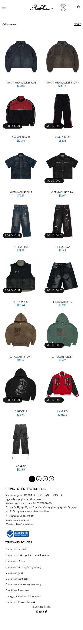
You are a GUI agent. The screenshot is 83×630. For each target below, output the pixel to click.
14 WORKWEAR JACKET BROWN (62, 82)
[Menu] (4, 7)
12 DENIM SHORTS (62, 301)
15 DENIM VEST (21, 301)
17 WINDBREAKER (20, 137)
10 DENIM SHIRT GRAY (62, 192)
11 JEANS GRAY (62, 247)
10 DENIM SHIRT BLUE (20, 192)
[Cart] (78, 7)
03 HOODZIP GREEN (62, 356)
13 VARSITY (62, 411)
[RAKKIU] (41, 7)
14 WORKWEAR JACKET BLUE (21, 82)
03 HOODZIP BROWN (20, 356)
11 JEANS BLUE (20, 247)
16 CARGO (21, 466)
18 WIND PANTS (62, 137)
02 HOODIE (21, 411)
